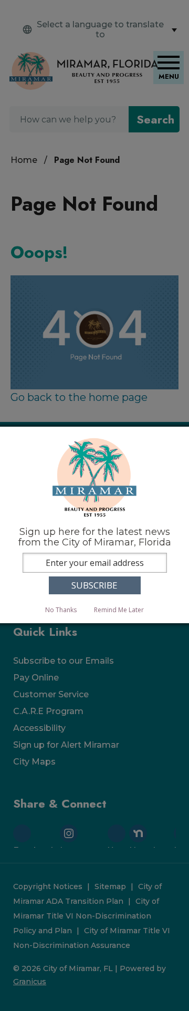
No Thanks (61, 609)
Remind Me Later (119, 609)
